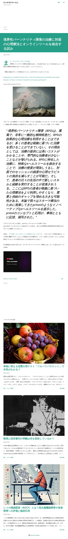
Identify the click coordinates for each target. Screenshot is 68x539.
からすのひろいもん (10, 2)
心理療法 (11, 278)
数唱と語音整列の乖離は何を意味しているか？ (28, 438)
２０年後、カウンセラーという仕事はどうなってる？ (25, 234)
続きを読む (62, 388)
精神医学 (15, 278)
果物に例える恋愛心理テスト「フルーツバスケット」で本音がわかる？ (33, 368)
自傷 (8, 278)
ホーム (5, 29)
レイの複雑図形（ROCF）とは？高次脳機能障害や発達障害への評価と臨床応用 (33, 509)
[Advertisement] (34, 16)
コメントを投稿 (10, 388)
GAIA (16, 226)
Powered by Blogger (35, 535)
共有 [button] (62, 278)
